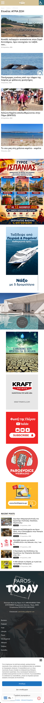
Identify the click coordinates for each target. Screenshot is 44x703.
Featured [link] (16, 536)
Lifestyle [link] (16, 525)
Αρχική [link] (2, 8)
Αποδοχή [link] (22, 684)
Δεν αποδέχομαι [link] (22, 689)
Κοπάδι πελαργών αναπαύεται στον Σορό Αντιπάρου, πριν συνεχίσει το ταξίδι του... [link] (21, 42)
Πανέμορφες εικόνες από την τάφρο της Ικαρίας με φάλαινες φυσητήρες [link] (21, 78)
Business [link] (4, 620)
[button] (41, 660)
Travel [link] (3, 635)
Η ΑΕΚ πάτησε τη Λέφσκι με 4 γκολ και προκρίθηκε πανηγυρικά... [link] (27, 563)
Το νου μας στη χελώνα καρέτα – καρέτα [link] (21, 148)
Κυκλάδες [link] (4, 650)
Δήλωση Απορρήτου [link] (27, 700)
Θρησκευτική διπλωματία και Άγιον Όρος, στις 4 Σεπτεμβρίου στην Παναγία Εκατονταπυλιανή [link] (28, 531)
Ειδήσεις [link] (16, 557)
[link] (41, 2)
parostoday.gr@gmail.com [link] (26, 611)
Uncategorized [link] (5, 639)
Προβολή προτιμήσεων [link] (22, 695)
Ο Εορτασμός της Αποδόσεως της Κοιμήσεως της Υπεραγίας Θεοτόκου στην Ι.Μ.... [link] (26, 553)
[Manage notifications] (39, 698)
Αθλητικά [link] (16, 566)
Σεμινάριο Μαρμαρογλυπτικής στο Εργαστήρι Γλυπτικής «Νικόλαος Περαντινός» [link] (26, 521)
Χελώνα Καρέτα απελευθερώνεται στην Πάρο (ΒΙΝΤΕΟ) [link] (20, 114)
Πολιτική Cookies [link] (15, 700)
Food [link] (2, 628)
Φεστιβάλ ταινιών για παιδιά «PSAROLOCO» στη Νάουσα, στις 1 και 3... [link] (27, 542)
